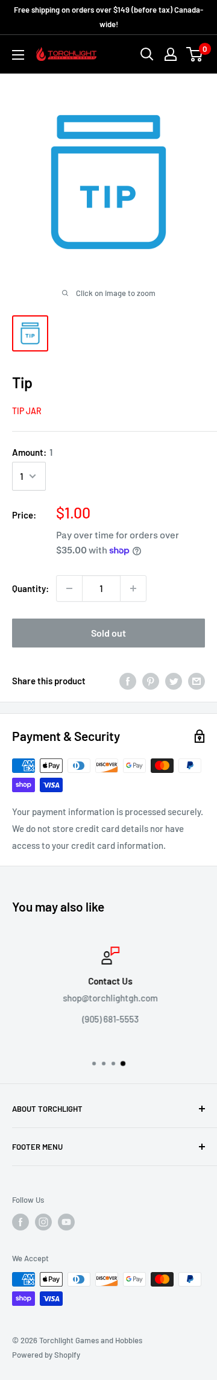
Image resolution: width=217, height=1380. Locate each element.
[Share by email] (196, 681)
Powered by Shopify (46, 1355)
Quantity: (30, 588)
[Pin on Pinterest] (150, 681)
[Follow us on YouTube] (66, 1222)
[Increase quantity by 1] (133, 588)
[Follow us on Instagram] (43, 1222)
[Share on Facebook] (127, 681)
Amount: (32, 452)
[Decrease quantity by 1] (69, 588)
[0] (195, 54)
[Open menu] (18, 55)
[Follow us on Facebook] (20, 1222)
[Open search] (147, 54)
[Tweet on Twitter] (173, 681)
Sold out (108, 632)
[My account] (171, 54)
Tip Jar (27, 411)
